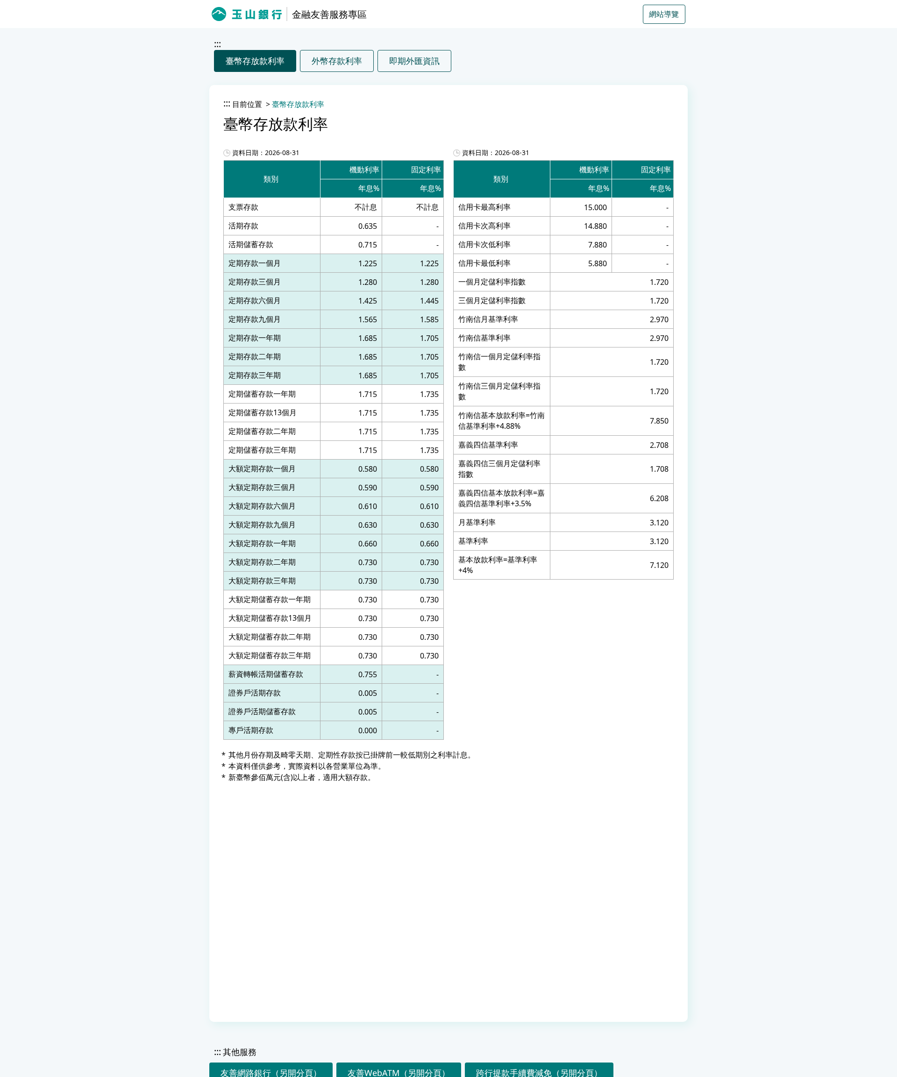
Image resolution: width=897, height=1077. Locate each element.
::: (217, 43)
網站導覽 (664, 14)
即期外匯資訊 (414, 60)
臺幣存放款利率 (255, 60)
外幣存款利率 (337, 60)
